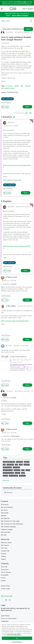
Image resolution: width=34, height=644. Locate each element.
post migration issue (7, 88)
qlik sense (22, 475)
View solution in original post (12, 180)
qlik (4, 464)
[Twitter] (2, 600)
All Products (4, 504)
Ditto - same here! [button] (7, 99)
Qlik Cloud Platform (7, 507)
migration (28, 86)
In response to (8, 284)
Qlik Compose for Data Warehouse (12, 524)
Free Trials (4, 548)
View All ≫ (6, 480)
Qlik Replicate (5, 518)
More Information (17, 642)
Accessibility (5, 575)
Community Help (12, 92)
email (20, 464)
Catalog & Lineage (6, 529)
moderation (10, 464)
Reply (27, 107)
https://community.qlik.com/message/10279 (15, 321)
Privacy (3, 578)
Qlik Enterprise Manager (8, 526)
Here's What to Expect (20, 15)
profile (28, 470)
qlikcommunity (7, 467)
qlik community (13, 475)
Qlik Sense (4, 510)
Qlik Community (6, 596)
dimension (17, 470)
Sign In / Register (28, 9)
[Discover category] (4, 492)
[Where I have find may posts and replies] (30, 113)
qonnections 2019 (8, 473)
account (17, 473)
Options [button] (31, 21)
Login (24, 2)
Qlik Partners (5, 545)
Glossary (3, 553)
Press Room (5, 569)
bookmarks (16, 467)
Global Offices (5, 586)
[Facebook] (9, 600)
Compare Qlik (5, 551)
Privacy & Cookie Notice (8, 618)
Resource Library (6, 542)
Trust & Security (6, 572)
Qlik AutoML (5, 513)
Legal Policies (5, 616)
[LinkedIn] (6, 600)
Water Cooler (6, 21)
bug (16, 464)
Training (3, 556)
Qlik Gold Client (5, 532)
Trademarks (4, 621)
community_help (7, 470)
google (16, 86)
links (21, 86)
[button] (32, 32)
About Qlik (4, 567)
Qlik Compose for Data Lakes (10, 521)
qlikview (26, 462)
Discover (10, 492)
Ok (17, 638)
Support (3, 559)
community (9, 86)
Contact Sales (5, 588)
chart (23, 473)
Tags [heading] (5, 457)
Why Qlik (3, 535)
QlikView (3, 515)
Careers (3, 580)
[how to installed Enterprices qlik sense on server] (27, 113)
